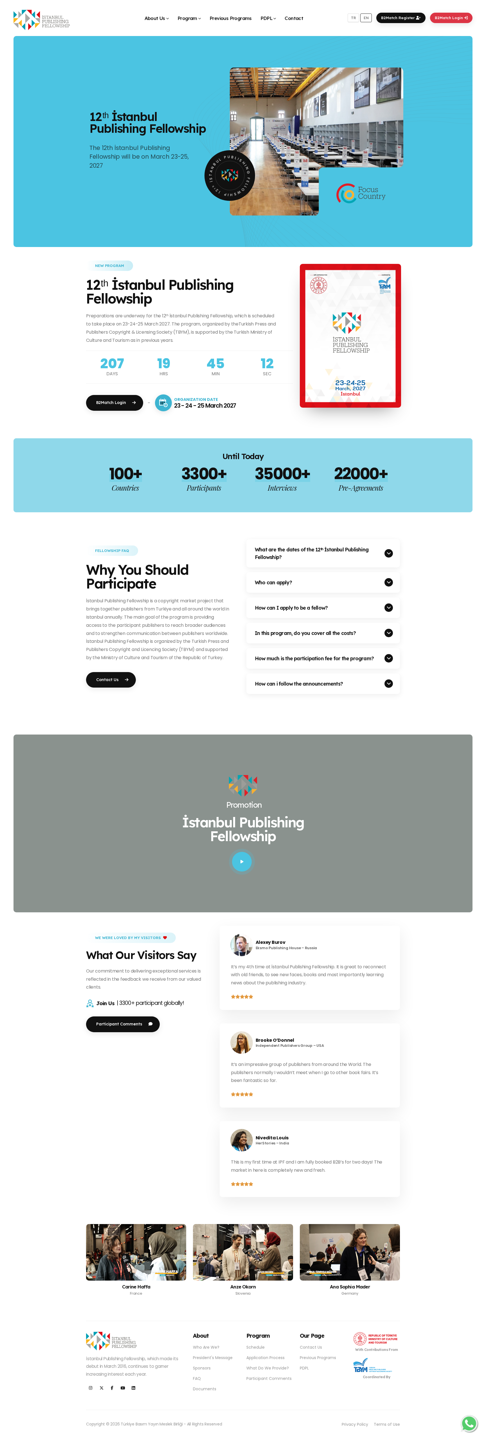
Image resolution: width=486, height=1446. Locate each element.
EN (366, 17)
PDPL (266, 18)
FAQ (197, 1378)
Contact (294, 18)
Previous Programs (231, 18)
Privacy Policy (355, 1424)
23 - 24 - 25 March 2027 (205, 405)
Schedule (255, 1347)
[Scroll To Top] (476, 1439)
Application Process (265, 1357)
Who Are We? (206, 1347)
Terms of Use (387, 1424)
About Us (155, 18)
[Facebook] (112, 1388)
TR (353, 17)
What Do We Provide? (267, 1368)
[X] (101, 1388)
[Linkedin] (133, 1388)
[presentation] (29, 141)
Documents (204, 1389)
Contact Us (311, 1347)
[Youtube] (122, 1388)
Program (187, 18)
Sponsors (202, 1368)
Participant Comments (269, 1378)
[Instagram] (90, 1388)
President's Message (213, 1357)
